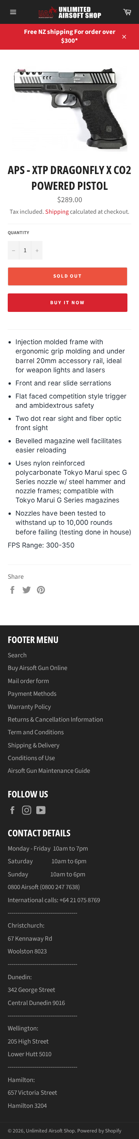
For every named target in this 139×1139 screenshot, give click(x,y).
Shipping (57, 212)
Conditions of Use (31, 758)
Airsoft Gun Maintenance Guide (49, 771)
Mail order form (28, 681)
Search (17, 655)
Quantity (18, 233)
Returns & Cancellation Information (55, 719)
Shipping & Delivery (33, 745)
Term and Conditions (36, 732)
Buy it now (67, 302)
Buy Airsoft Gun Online (37, 668)
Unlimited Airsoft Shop (50, 1130)
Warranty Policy (29, 707)
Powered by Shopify (99, 1130)
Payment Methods (32, 693)
